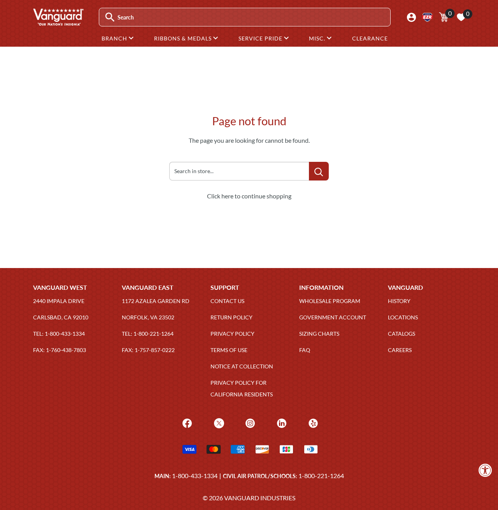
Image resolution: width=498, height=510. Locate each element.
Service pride (261, 38)
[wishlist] (461, 17)
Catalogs (401, 333)
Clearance (370, 38)
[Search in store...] (319, 171)
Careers (400, 350)
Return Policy (231, 317)
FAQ (304, 350)
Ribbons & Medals (183, 38)
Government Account (332, 317)
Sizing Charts (319, 333)
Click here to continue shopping (249, 196)
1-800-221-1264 (321, 475)
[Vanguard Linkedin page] (280, 422)
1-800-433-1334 (194, 475)
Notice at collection (241, 366)
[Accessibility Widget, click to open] (485, 470)
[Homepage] (58, 23)
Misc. (318, 38)
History (399, 301)
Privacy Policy (232, 333)
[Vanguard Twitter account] (218, 422)
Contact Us (227, 301)
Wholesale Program (329, 301)
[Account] (411, 17)
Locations (403, 317)
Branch (115, 38)
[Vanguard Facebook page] (186, 422)
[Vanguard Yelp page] (312, 422)
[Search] (110, 17)
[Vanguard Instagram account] (249, 422)
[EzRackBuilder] (427, 17)
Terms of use (228, 350)
